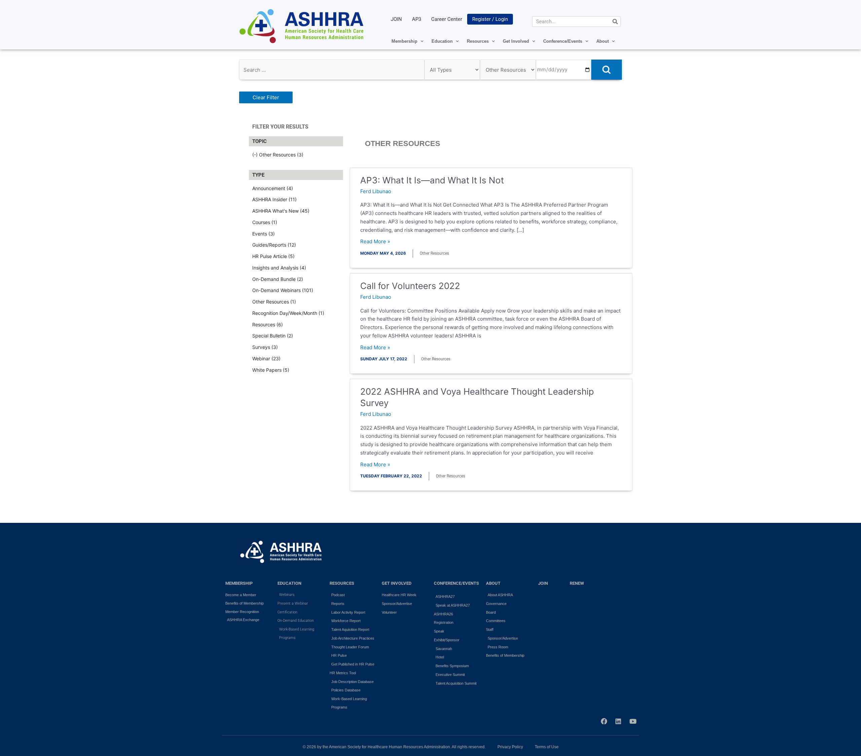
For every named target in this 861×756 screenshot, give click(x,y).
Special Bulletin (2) (272, 335)
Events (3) (263, 234)
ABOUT (493, 583)
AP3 (416, 19)
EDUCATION (289, 583)
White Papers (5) (270, 370)
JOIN (396, 19)
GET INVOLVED (396, 583)
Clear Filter (266, 97)
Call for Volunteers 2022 (410, 286)
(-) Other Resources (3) (277, 154)
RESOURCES (342, 583)
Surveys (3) (265, 347)
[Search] (615, 21)
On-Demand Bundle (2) (277, 279)
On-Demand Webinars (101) (282, 290)
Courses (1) (264, 222)
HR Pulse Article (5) (273, 256)
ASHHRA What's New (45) (280, 211)
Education (442, 41)
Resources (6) (267, 324)
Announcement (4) (272, 188)
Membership (404, 41)
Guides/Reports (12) (274, 245)
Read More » (375, 242)
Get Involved (516, 41)
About (602, 41)
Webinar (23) (266, 358)
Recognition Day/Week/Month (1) (288, 313)
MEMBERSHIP (239, 583)
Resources (478, 41)
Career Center (446, 19)
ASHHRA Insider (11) (274, 199)
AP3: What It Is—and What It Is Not (432, 180)
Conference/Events (562, 41)
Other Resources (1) (274, 301)
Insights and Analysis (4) (279, 268)
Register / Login (490, 19)
